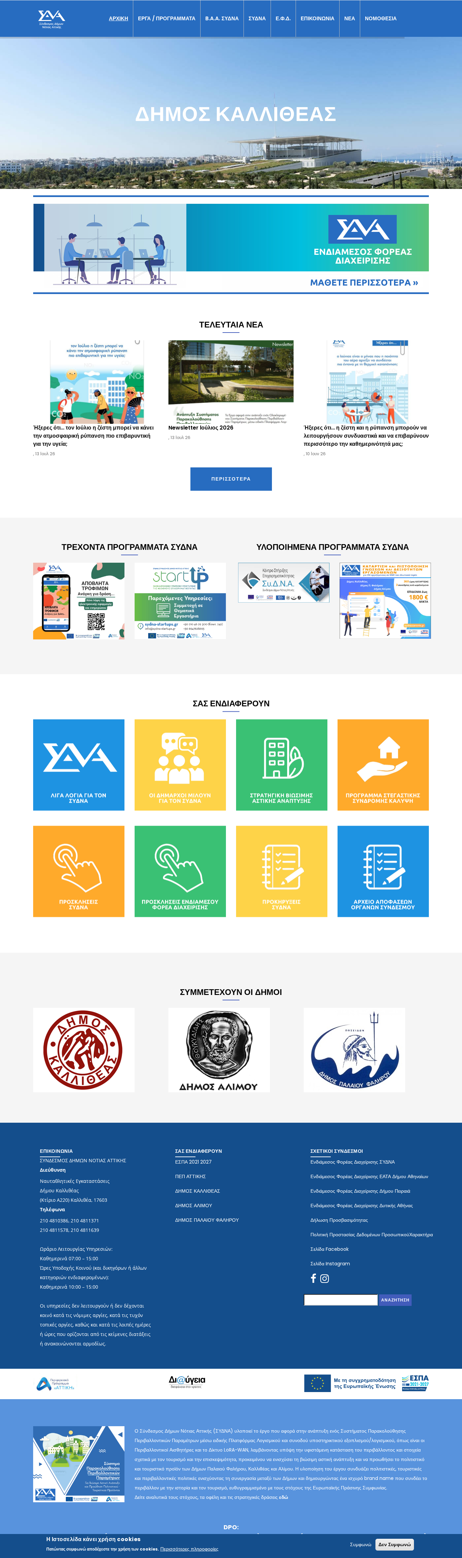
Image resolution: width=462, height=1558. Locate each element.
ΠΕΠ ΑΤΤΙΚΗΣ (190, 1176)
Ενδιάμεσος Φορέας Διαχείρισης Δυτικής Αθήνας (361, 1205)
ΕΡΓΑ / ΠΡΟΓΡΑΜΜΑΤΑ (166, 18)
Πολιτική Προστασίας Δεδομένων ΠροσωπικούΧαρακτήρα (371, 1234)
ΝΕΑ (349, 18)
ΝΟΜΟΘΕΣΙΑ (381, 18)
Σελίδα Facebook (329, 1249)
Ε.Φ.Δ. (283, 18)
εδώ (283, 1497)
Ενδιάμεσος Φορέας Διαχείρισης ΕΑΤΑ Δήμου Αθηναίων (369, 1176)
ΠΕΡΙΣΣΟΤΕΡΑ (231, 479)
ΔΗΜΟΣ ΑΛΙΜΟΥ (193, 1205)
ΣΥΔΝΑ (257, 18)
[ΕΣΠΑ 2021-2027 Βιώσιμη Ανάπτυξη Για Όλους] (366, 1378)
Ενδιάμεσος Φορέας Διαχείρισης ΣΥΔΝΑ (352, 1162)
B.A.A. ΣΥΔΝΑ (222, 18)
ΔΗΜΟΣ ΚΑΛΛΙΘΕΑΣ (197, 1191)
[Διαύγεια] (186, 1380)
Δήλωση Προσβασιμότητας (339, 1220)
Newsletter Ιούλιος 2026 (66, 428)
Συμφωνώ (360, 1544)
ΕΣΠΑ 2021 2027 (193, 1162)
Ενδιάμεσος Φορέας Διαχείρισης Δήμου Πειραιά (360, 1191)
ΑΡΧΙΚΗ (118, 18)
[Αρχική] (52, 17)
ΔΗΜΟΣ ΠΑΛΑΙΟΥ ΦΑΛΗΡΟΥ (207, 1220)
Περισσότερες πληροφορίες (189, 1548)
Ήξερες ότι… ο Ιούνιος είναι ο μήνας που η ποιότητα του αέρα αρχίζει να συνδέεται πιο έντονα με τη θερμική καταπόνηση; (360, 436)
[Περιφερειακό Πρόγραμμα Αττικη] (55, 1376)
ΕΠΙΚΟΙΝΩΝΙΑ (317, 18)
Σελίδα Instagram (330, 1263)
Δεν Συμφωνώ (394, 1544)
